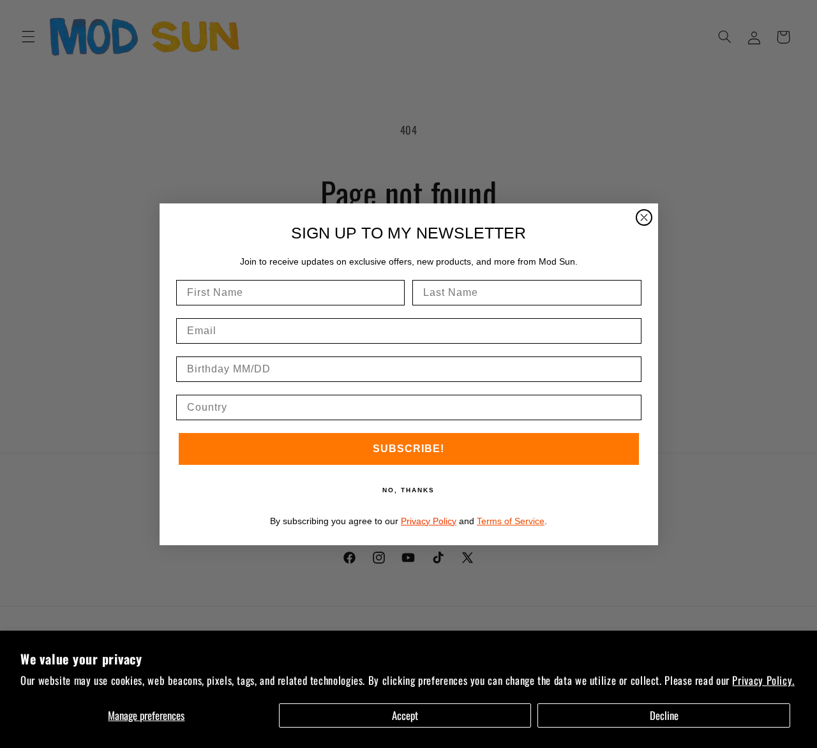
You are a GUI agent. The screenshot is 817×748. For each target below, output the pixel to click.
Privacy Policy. (763, 680)
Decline (664, 715)
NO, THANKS (408, 490)
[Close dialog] (644, 217)
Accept (405, 715)
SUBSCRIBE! (408, 448)
